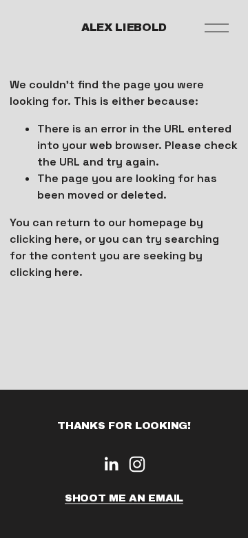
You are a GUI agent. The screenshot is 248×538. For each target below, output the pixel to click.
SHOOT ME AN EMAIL (124, 498)
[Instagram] (137, 464)
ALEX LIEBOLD (124, 27)
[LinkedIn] (111, 464)
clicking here (44, 239)
